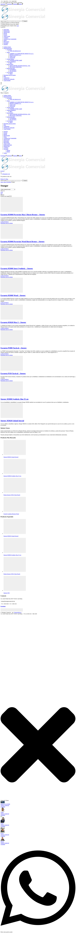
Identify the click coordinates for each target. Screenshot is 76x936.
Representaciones (8, 48)
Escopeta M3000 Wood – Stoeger (13, 295)
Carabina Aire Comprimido (10, 39)
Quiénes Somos (7, 47)
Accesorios (9, 49)
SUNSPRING (13, 69)
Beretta (8, 151)
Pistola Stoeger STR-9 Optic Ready (12, 495)
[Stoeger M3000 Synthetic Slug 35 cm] (15, 473)
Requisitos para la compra (10, 75)
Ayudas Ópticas (10, 59)
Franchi (5, 35)
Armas (8, 52)
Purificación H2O (11, 68)
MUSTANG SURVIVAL (16, 67)
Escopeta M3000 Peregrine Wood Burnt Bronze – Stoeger (23, 241)
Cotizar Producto (5, 221)
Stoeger (8, 150)
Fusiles (5, 153)
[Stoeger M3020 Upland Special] (15, 454)
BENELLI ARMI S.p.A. (15, 55)
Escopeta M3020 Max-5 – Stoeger (13, 322)
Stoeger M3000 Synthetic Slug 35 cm (14, 399)
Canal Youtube (7, 80)
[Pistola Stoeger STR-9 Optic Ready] (15, 492)
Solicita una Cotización (9, 79)
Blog (5, 76)
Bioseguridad (7, 135)
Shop (5, 182)
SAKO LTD (12, 56)
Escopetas (6, 43)
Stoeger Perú (7, 32)
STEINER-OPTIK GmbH (16, 60)
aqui (18, 25)
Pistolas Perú (7, 31)
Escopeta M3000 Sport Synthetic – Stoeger (17, 268)
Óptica (5, 40)
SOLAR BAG (13, 71)
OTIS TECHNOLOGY (15, 51)
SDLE (11, 73)
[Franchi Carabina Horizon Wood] (15, 511)
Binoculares (6, 41)
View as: (3, 190)
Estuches (6, 44)
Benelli (5, 33)
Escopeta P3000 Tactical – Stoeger (14, 348)
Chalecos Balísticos (11, 61)
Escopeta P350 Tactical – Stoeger (13, 373)
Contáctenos (6, 77)
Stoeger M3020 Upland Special (12, 421)
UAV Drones (10, 72)
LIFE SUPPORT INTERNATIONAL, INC (20, 65)
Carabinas (6, 37)
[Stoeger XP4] (15, 590)
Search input (3, 21)
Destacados (6, 29)
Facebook (3, 606)
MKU (11, 63)
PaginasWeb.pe (17, 612)
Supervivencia (10, 64)
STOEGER (12, 57)
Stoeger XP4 (7, 593)
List (1, 193)
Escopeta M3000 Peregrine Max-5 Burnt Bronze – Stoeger (23, 215)
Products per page (5, 196)
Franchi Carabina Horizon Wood (11, 514)
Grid (2, 192)
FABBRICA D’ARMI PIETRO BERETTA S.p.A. (22, 53)
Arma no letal (7, 36)
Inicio (2, 182)
